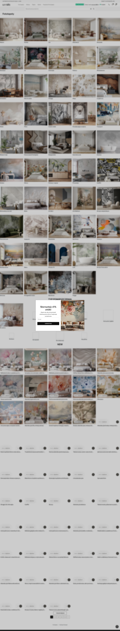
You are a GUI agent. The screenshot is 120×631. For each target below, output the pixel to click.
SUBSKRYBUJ (48, 323)
